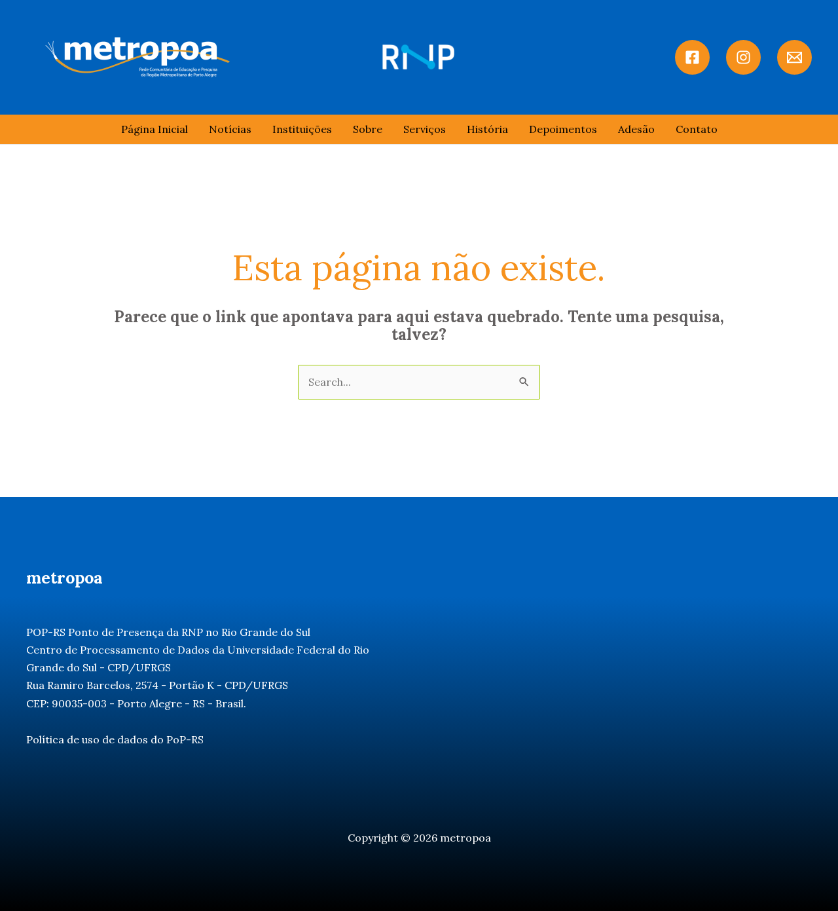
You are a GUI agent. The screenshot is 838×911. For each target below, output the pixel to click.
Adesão (636, 129)
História (487, 129)
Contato (697, 129)
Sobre (367, 129)
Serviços (424, 129)
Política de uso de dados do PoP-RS (115, 739)
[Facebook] (692, 57)
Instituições (302, 129)
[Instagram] (743, 57)
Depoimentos (563, 129)
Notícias (230, 129)
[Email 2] (794, 57)
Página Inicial (154, 129)
